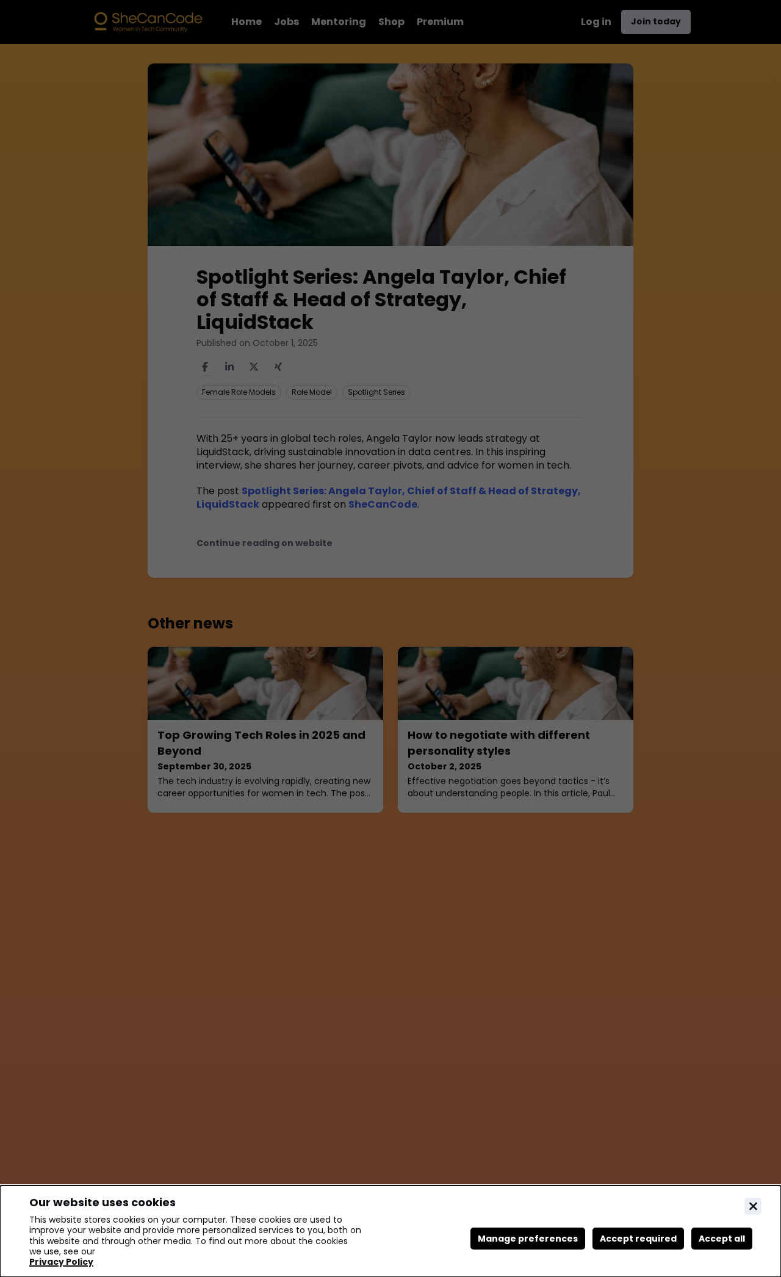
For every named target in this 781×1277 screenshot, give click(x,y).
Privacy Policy (61, 1262)
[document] (390, 1231)
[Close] (752, 1206)
